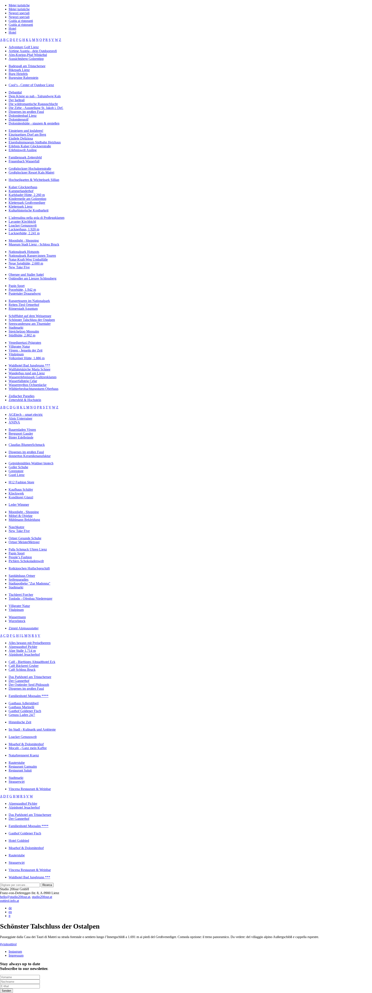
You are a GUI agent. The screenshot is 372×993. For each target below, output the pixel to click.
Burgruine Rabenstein (23, 77)
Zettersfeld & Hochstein (25, 400)
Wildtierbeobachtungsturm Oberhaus (33, 389)
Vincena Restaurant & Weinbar (30, 789)
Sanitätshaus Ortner (22, 575)
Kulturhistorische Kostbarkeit (28, 210)
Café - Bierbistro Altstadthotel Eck (32, 662)
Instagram (15, 951)
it (9, 916)
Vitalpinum (16, 354)
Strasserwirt (17, 781)
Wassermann (17, 617)
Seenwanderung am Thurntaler (30, 323)
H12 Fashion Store (21, 482)
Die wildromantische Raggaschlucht (33, 104)
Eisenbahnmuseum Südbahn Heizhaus (35, 142)
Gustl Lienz (17, 475)
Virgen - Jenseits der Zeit (25, 350)
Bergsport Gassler (21, 433)
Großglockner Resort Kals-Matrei (31, 172)
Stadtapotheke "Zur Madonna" (29, 583)
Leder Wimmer (19, 504)
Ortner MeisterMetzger (24, 542)
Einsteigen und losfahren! (26, 130)
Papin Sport (17, 286)
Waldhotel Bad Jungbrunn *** (29, 365)
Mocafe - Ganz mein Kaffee (28, 748)
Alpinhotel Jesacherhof (24, 654)
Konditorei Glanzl (21, 497)
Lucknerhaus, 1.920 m (24, 229)
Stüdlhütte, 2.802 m (22, 335)
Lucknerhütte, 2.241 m (24, 233)
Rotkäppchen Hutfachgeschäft (29, 568)
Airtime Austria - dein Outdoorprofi (33, 51)
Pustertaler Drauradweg (25, 293)
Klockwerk (16, 493)
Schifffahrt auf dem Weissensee (30, 316)
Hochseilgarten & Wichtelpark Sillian (34, 180)
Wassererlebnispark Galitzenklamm (32, 377)
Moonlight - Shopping (24, 240)
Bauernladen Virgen (22, 429)
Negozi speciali (19, 13)
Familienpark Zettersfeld (25, 157)
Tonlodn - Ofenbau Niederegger (30, 598)
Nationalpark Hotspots (24, 252)
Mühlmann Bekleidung (24, 519)
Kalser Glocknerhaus (23, 187)
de (10, 908)
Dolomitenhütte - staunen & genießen (34, 123)
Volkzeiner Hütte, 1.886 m (27, 358)
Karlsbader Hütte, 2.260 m (27, 195)
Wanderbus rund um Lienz (27, 373)
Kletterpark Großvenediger (27, 202)
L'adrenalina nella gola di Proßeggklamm (36, 217)
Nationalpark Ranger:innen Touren (32, 255)
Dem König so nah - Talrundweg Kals (35, 96)
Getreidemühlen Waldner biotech (31, 463)
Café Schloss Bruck (22, 669)
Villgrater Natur (19, 346)
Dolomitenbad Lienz (23, 115)
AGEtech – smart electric (26, 414)
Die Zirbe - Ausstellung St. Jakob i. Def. (36, 108)
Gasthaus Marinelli (21, 707)
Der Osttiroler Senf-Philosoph (29, 684)
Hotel (12, 28)
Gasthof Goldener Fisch (25, 711)
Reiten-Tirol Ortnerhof (24, 305)
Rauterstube (17, 762)
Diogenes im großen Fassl (26, 112)
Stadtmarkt (16, 327)
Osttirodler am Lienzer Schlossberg (32, 278)
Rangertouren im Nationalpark (29, 301)
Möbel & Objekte (21, 516)
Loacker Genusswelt (23, 225)
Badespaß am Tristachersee (27, 66)
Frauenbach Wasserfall (24, 161)
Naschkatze (16, 527)
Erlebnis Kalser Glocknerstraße (30, 146)
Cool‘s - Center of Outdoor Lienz (31, 85)
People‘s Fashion (20, 557)
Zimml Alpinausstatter (24, 628)
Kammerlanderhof (21, 191)
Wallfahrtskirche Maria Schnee (29, 369)
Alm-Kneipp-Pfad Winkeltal (28, 55)
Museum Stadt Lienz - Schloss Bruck (34, 244)
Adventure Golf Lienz (24, 47)
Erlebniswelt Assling (23, 150)
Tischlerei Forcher (21, 594)
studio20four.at (42, 897)
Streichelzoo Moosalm (24, 331)
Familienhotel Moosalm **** (28, 696)
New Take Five (19, 267)
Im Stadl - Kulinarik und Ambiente (32, 729)
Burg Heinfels (18, 74)
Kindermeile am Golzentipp (27, 199)
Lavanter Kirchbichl (22, 221)
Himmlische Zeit (20, 722)
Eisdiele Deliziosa (21, 138)
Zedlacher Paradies (21, 396)
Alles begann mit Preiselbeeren (30, 643)
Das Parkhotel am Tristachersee (30, 677)
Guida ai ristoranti (21, 21)
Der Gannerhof (19, 681)
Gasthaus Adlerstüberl (24, 703)
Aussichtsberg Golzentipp (26, 59)
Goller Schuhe (18, 467)
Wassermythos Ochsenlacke (27, 385)
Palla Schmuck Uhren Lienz (28, 549)
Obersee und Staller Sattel (26, 274)
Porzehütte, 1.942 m (22, 289)
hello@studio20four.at (15, 897)
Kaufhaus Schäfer (21, 489)
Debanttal (15, 92)
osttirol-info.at (9, 901)
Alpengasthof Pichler (23, 647)
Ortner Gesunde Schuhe (25, 538)
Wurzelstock (17, 621)
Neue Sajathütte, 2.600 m (26, 263)
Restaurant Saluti (20, 770)
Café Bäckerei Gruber (24, 666)
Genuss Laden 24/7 (22, 715)
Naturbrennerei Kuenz (24, 755)
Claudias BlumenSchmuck (27, 445)
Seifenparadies (18, 579)
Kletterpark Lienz (21, 206)
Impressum (16, 955)
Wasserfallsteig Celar (23, 381)
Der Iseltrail (17, 100)
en (10, 912)
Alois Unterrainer (20, 418)
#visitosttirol (8, 944)
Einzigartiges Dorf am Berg (27, 134)
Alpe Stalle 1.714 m (22, 650)
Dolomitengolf (18, 119)
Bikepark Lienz (19, 70)
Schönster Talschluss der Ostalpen (32, 320)
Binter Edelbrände (21, 437)
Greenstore (16, 471)
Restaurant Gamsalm (23, 766)
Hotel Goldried (19, 840)
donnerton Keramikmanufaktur (30, 456)
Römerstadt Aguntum (23, 308)
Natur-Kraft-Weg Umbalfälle (28, 259)
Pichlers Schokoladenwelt (26, 561)
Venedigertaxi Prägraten (25, 342)
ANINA (14, 422)
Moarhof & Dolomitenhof (26, 744)
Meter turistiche (19, 5)
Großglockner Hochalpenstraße (30, 168)
